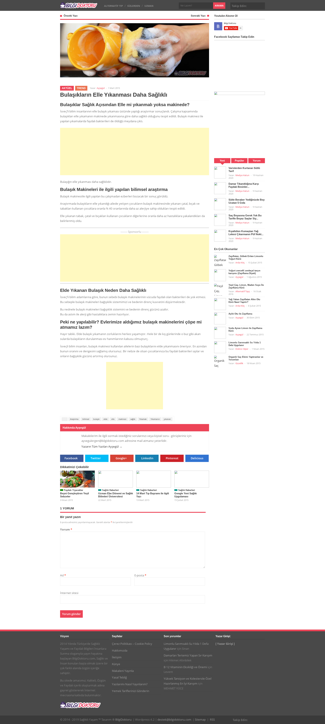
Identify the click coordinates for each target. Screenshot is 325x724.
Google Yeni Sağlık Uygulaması (185, 495)
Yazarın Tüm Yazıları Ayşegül (101, 446)
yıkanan (167, 419)
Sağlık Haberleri (110, 490)
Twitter (96, 458)
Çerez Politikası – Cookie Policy (132, 644)
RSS (212, 719)
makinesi (122, 419)
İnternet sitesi (69, 593)
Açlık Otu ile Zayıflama (240, 313)
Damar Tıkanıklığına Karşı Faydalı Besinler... (244, 185)
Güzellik (239, 363)
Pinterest (261, 5)
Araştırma (74, 419)
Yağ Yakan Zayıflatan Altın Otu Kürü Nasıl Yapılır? (244, 300)
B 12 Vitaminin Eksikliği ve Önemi (185, 667)
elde (105, 419)
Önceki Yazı (71, 15)
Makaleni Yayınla (123, 671)
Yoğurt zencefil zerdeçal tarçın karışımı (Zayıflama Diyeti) (244, 272)
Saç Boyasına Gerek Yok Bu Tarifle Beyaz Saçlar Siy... (245, 217)
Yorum (66, 529)
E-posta (140, 575)
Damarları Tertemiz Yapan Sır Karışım (188, 655)
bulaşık (96, 419)
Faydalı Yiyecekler (73, 490)
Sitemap (200, 719)
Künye (116, 664)
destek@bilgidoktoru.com (174, 719)
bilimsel (85, 419)
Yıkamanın (155, 419)
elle (112, 419)
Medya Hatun (242, 175)
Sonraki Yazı (198, 15)
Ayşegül (101, 88)
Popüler (239, 160)
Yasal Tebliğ (119, 677)
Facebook (251, 5)
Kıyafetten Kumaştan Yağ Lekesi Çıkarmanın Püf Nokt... (246, 233)
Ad (63, 575)
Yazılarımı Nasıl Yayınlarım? (129, 684)
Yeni (222, 160)
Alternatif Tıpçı (242, 291)
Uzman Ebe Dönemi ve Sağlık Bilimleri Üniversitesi (115, 495)
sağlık (132, 419)
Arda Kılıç (240, 262)
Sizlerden (133, 5)
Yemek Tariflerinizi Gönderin (130, 691)
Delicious (197, 458)
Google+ (256, 5)
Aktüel (67, 88)
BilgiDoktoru (123, 719)
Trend (81, 88)
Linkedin (147, 458)
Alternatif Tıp (113, 5)
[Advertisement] (134, 151)
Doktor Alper (241, 348)
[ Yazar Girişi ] (225, 644)
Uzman (148, 5)
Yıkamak (143, 419)
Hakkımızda (119, 650)
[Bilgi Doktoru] (78, 6)
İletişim (117, 657)
